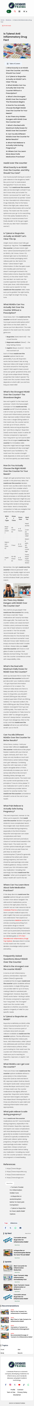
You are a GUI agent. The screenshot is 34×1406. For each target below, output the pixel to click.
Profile (13, 1390)
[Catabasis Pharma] (17, 5)
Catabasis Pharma (10, 910)
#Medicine (13, 1223)
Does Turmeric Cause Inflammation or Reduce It (21, 1287)
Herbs (12, 1310)
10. (16, 154)
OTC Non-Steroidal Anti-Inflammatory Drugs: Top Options (15, 938)
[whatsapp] (28, 1385)
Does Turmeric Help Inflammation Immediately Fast (21, 1277)
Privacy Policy (22, 1392)
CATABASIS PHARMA (19, 1403)
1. (17, 70)
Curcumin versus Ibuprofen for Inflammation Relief (21, 1240)
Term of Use (11, 1392)
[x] (15, 1385)
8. (17, 136)
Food (2, 1349)
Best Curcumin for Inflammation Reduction (20, 1268)
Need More (28, 1233)
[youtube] (19, 1385)
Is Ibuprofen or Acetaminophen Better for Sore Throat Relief (22, 1252)
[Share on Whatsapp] (15, 1227)
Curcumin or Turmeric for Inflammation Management (20, 1328)
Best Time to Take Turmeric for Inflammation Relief (21, 1320)
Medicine (8, 20)
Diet (19, 1349)
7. (16, 128)
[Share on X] (10, 1227)
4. (16, 99)
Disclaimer (17, 1395)
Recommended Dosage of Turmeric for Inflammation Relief (21, 1336)
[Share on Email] (20, 1227)
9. (15, 145)
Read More (17, 1245)
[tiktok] (24, 1385)
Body (2, 1353)
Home (2, 20)
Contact (20, 1390)
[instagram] (10, 1385)
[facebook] (6, 1385)
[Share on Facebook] (5, 1227)
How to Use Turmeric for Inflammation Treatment (19, 1312)
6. (16, 119)
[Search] (15, 11)
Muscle (20, 1353)
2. (16, 79)
